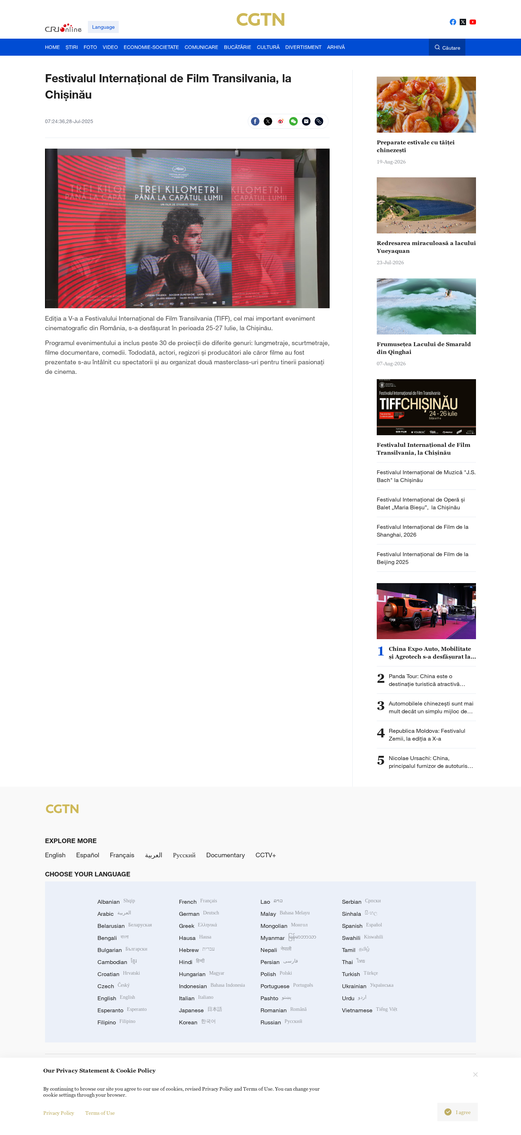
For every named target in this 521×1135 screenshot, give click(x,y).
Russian (281, 1022)
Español (87, 855)
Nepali (275, 949)
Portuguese (286, 986)
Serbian (361, 901)
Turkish (360, 974)
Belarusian (124, 925)
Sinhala (359, 913)
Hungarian (201, 974)
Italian (196, 998)
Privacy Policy (58, 1113)
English (55, 855)
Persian (279, 961)
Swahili (362, 937)
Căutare (451, 48)
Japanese (200, 1010)
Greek (198, 925)
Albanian (116, 901)
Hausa (195, 937)
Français (122, 855)
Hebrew (197, 949)
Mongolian (284, 925)
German (199, 913)
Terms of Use (100, 1113)
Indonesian (212, 986)
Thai (353, 961)
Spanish (362, 925)
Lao (271, 901)
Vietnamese (369, 1010)
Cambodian (117, 961)
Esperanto (122, 1010)
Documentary (225, 855)
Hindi (192, 961)
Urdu (354, 998)
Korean (197, 1022)
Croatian (118, 974)
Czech (113, 986)
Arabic (114, 913)
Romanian (283, 1010)
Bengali (113, 937)
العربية (153, 855)
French (198, 901)
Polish (276, 974)
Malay (285, 913)
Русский (184, 855)
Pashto (275, 998)
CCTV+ (266, 855)
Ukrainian (367, 986)
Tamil (356, 949)
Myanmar (288, 937)
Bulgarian (122, 949)
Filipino (116, 1022)
